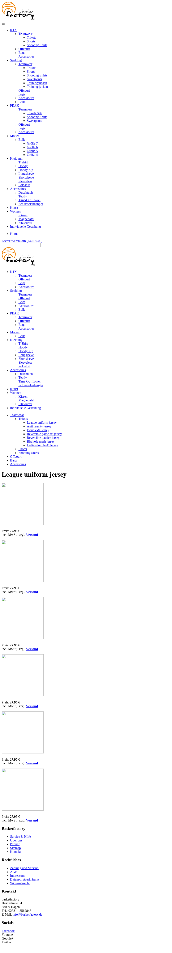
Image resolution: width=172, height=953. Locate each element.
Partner (15, 844)
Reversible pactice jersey (43, 437)
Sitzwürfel (25, 223)
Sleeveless (25, 181)
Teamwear (25, 33)
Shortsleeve (26, 177)
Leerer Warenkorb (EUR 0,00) (22, 241)
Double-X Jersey (38, 430)
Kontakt (15, 851)
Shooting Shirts (37, 45)
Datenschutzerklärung (24, 879)
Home (14, 233)
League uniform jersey (42, 422)
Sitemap (15, 848)
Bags (21, 52)
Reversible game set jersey (44, 434)
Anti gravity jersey (39, 426)
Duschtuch (25, 192)
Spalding (16, 60)
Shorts (31, 41)
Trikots (31, 37)
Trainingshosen (37, 83)
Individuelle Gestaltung (25, 226)
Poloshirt (24, 185)
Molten (15, 136)
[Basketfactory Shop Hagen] (18, 19)
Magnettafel (26, 219)
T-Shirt (23, 162)
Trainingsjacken (37, 86)
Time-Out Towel (29, 200)
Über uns (16, 840)
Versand (32, 534)
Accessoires (26, 56)
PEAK (14, 105)
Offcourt (24, 49)
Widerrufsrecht (20, 883)
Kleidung (16, 158)
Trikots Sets (34, 113)
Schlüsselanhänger (30, 204)
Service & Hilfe (20, 836)
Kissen (22, 215)
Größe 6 (32, 147)
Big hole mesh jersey (41, 441)
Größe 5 (32, 151)
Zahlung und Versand (24, 868)
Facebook (8, 931)
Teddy (22, 196)
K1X (13, 30)
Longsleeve (26, 173)
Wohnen (15, 211)
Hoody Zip (25, 170)
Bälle (21, 102)
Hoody (23, 166)
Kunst (14, 207)
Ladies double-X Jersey (42, 445)
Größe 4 (32, 154)
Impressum (17, 875)
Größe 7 (32, 143)
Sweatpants (34, 79)
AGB (13, 872)
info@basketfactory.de (27, 914)
